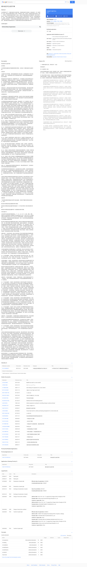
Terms (48, 565)
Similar (66, 16)
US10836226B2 (5, 387)
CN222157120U (5, 442)
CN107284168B (5, 418)
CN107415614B (5, 421)
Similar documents (62, 53)
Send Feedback (34, 565)
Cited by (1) (51, 53)
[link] (5, 540)
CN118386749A (5, 423)
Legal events (56, 53)
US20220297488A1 (6, 426)
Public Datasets (42, 565)
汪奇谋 (61, 21)
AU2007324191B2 (5, 400)
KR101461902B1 (5, 390)
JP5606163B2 (5, 385)
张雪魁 (54, 21)
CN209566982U (5, 415)
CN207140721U (5, 408)
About (28, 565)
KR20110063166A (5, 413)
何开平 (51, 21)
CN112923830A (5, 368)
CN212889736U (5, 431)
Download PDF (51, 16)
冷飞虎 (58, 21)
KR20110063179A (5, 392)
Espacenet (54, 56)
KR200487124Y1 (5, 405)
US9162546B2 (5, 382)
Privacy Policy (54, 565)
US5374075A (4, 403)
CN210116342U (5, 428)
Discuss (64, 56)
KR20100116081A (5, 395)
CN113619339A (5, 434)
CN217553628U (5, 436)
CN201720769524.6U (6, 457)
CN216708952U (5, 439)
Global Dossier (60, 56)
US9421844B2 (5, 410)
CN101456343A (5, 444)
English (55, 19)
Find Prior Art (59, 16)
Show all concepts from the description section (11, 557)
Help (59, 565)
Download (64, 535)
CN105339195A (5, 398)
